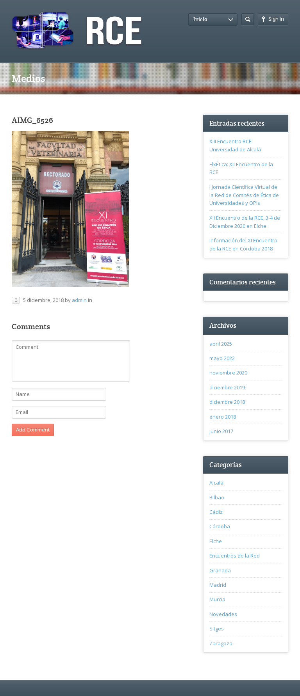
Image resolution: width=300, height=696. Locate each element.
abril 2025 (220, 343)
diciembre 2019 (227, 387)
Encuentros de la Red (234, 555)
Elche (215, 541)
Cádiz (216, 511)
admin (79, 300)
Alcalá (216, 482)
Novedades (223, 614)
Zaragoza (220, 643)
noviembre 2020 (228, 372)
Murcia (217, 599)
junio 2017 (221, 431)
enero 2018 (222, 416)
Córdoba (219, 526)
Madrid (217, 584)
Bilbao (216, 497)
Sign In (276, 18)
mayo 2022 (222, 358)
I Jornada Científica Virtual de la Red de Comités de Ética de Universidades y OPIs (244, 195)
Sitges (216, 628)
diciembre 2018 (227, 401)
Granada (220, 570)
